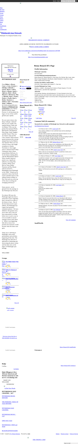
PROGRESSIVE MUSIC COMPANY (39, 40)
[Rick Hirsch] (26, 115)
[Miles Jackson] (26, 119)
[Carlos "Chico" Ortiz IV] (26, 111)
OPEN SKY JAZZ (7, 420)
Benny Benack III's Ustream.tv (68, 365)
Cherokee (41, 109)
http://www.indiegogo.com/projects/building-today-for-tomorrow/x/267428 (39, 50)
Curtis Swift (55, 128)
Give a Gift (28, 137)
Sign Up (54, 1)
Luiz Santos (59, 185)
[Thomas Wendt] (22, 119)
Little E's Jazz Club (58, 149)
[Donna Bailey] (22, 127)
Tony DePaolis (56, 209)
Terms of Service (74, 434)
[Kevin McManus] (30, 127)
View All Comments (71, 220)
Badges (57, 434)
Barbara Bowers (57, 142)
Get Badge (16, 369)
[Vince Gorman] (26, 123)
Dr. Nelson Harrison (15, 434)
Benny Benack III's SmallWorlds (68, 347)
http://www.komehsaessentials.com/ (38, 57)
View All (16, 303)
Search (76, 1)
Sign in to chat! (67, 443)
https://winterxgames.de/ (12, 295)
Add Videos (39, 118)
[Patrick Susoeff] (30, 123)
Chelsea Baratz (59, 196)
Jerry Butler (58, 156)
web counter (10, 310)
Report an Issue (64, 434)
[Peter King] (30, 119)
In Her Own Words (10, 388)
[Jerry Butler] (30, 115)
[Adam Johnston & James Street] (22, 111)
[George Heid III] (30, 111)
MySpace (23, 88)
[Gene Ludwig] (26, 127)
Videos (21, 99)
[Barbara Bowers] (22, 115)
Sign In (58, 1)
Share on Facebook (26, 86)
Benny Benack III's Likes (26, 102)
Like (22, 82)
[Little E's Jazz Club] (22, 123)
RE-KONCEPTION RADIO (10, 430)
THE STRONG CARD (39, 439)
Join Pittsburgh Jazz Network (42, 126)
